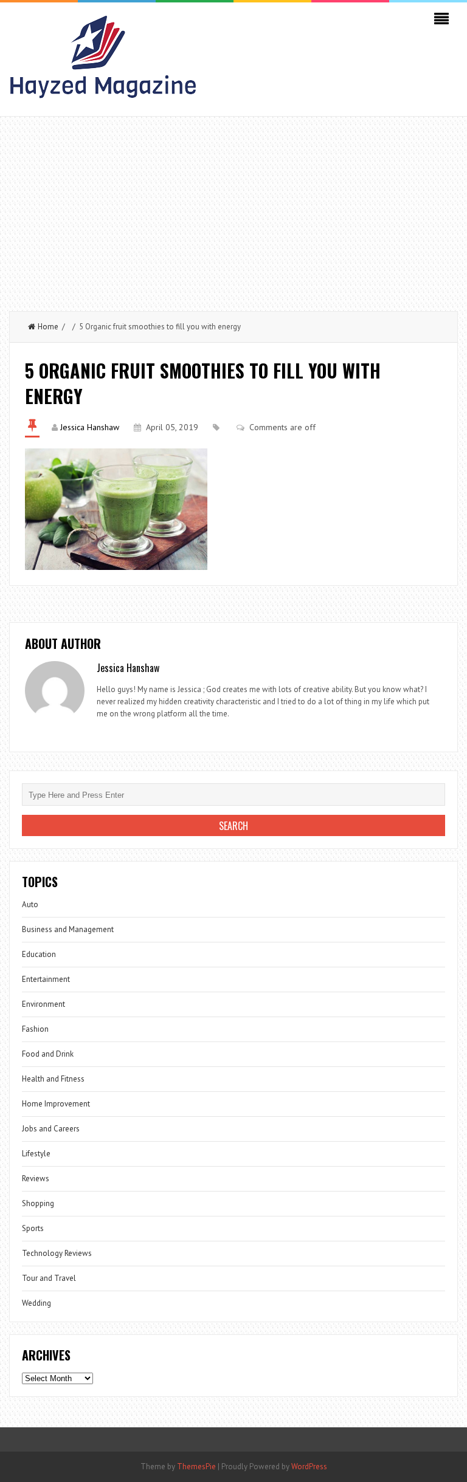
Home (48, 326)
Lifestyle (36, 1153)
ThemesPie (196, 1466)
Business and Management (68, 929)
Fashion (35, 1029)
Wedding (36, 1303)
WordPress (309, 1466)
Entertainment (46, 979)
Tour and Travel (49, 1278)
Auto (30, 904)
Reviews (35, 1178)
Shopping (38, 1203)
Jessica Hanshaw (89, 427)
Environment (43, 1004)
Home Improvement (56, 1104)
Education (39, 954)
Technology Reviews (57, 1253)
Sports (33, 1228)
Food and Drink (48, 1054)
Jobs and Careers (51, 1129)
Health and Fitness (53, 1079)
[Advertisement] (233, 208)
